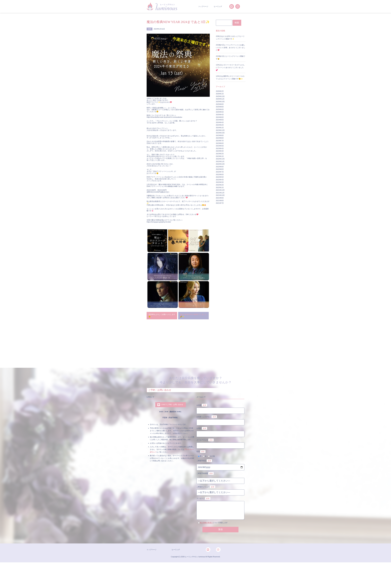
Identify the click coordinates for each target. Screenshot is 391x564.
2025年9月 (220, 104)
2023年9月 (220, 135)
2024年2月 (220, 125)
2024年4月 (220, 122)
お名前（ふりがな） (206, 417)
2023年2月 (220, 154)
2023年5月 (220, 146)
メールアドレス (205, 440)
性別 (200, 451)
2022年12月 (220, 159)
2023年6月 (220, 143)
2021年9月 (220, 198)
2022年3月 (220, 182)
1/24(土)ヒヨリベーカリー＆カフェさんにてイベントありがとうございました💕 (230, 67)
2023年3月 (220, 151)
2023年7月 (220, 141)
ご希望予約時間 (205, 473)
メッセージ (203, 498)
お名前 (201, 405)
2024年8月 (220, 120)
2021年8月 (220, 200)
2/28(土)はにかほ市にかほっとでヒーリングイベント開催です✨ (230, 37)
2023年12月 (220, 130)
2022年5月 (220, 177)
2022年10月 (220, 164)
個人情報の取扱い (206, 523)
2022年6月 (220, 174)
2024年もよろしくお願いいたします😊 (162, 316)
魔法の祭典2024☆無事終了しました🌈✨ (193, 316)
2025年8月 (220, 107)
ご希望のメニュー (205, 487)
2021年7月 (220, 203)
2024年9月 (220, 117)
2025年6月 (220, 109)
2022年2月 (220, 185)
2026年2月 (220, 91)
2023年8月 (220, 138)
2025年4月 (220, 114)
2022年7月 (220, 172)
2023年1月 (220, 156)
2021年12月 (220, 190)
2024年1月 (220, 127)
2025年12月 (220, 96)
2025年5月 (220, 112)
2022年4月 (220, 180)
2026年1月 (220, 94)
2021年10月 (220, 195)
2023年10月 (220, 133)
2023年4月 (220, 148)
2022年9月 (220, 167)
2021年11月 (220, 193)
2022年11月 (220, 161)
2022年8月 (220, 169)
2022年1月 (220, 187)
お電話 (201, 428)
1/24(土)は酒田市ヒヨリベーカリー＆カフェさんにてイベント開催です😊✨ (230, 77)
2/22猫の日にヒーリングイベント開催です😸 (230, 57)
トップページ (203, 6)
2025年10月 (220, 101)
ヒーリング (218, 6)
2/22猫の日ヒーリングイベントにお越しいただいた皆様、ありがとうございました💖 (230, 47)
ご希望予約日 (204, 461)
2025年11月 (220, 99)
